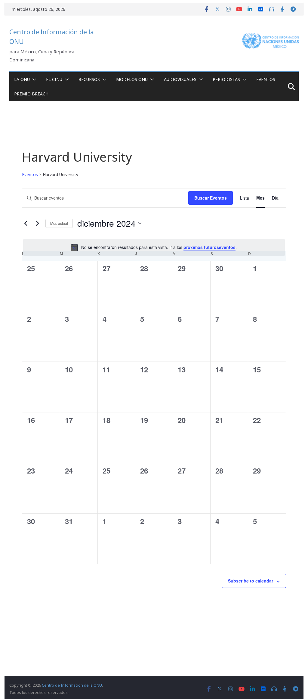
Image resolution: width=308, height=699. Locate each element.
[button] (33, 79)
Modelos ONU (132, 79)
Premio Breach (31, 94)
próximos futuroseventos (209, 247)
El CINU (54, 79)
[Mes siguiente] (37, 223)
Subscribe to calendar (250, 581)
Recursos (89, 79)
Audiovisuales (180, 79)
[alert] (154, 247)
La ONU (22, 79)
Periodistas (226, 79)
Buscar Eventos (210, 198)
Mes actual (59, 223)
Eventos (265, 79)
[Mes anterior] (25, 223)
